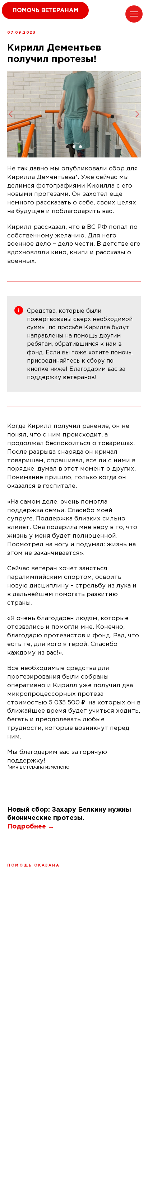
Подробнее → (30, 827)
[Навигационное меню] (134, 13)
